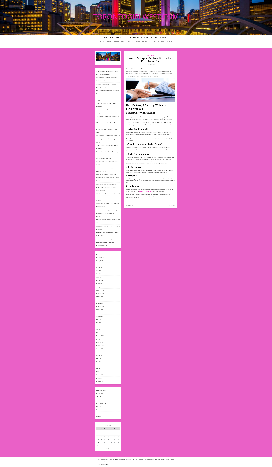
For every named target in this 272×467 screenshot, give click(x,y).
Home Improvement (160, 37)
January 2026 (99, 260)
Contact (169, 41)
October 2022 (99, 309)
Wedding (98, 416)
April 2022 (98, 329)
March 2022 (99, 332)
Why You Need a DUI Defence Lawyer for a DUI (108, 135)
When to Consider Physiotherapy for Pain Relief (107, 193)
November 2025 (100, 264)
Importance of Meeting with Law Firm (147, 202)
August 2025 (99, 270)
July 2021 (98, 358)
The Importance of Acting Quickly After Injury (107, 210)
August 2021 (99, 355)
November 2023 (100, 293)
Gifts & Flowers (119, 41)
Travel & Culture (105, 41)
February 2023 (100, 300)
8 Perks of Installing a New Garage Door (106, 174)
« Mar (107, 448)
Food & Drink (134, 37)
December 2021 (100, 342)
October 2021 (99, 348)
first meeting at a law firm (145, 191)
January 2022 (99, 339)
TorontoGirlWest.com (136, 16)
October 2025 (99, 267)
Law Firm (159, 202)
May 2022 (98, 326)
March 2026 (99, 254)
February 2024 (100, 283)
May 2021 (98, 365)
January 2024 (99, 287)
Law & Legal (130, 41)
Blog (112, 37)
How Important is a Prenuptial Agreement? (106, 184)
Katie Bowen (130, 205)
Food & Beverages (136, 46)
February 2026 (100, 257)
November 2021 (100, 345)
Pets (154, 41)
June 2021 (98, 361)
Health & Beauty (146, 37)
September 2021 (100, 352)
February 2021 (100, 374)
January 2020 (99, 381)
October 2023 (99, 296)
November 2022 (100, 306)
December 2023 (100, 290)
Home (106, 37)
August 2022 (99, 316)
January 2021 (99, 378)
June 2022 (98, 322)
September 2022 (100, 313)
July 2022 (98, 319)
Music (138, 41)
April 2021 (98, 368)
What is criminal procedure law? (104, 158)
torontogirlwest (106, 464)
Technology (146, 41)
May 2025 (98, 274)
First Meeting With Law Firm (132, 202)
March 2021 (99, 371)
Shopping (161, 41)
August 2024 (99, 280)
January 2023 (99, 303)
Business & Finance (122, 37)
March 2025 (99, 277)
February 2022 (100, 335)
